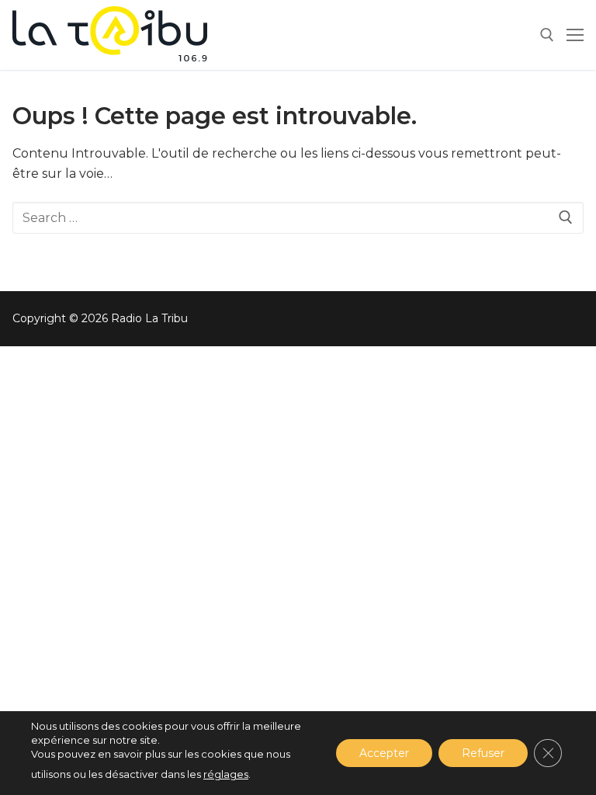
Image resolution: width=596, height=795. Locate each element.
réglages (225, 774)
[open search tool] (547, 35)
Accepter (384, 753)
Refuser (483, 753)
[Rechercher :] (298, 218)
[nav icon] (575, 35)
